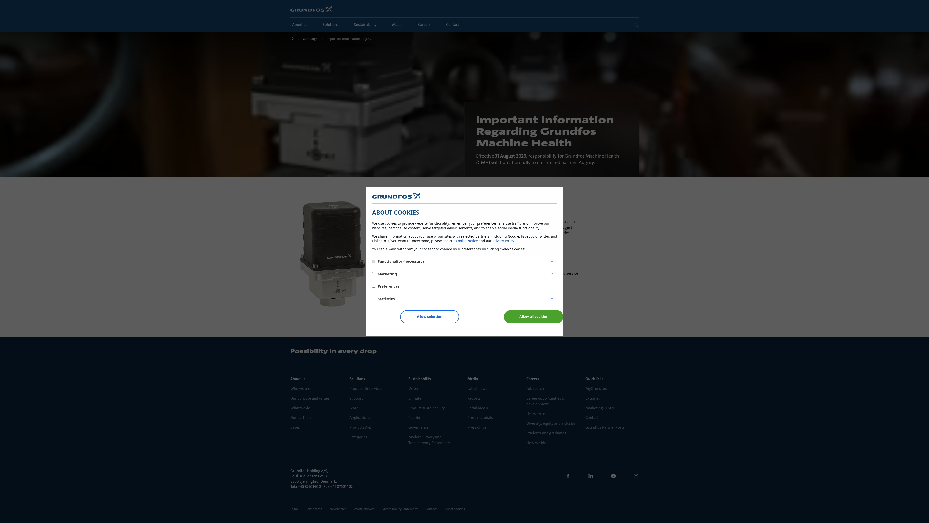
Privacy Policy (503, 240)
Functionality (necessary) (401, 261)
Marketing (387, 273)
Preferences (388, 286)
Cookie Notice (467, 240)
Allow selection (429, 316)
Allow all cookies (533, 316)
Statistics (386, 298)
